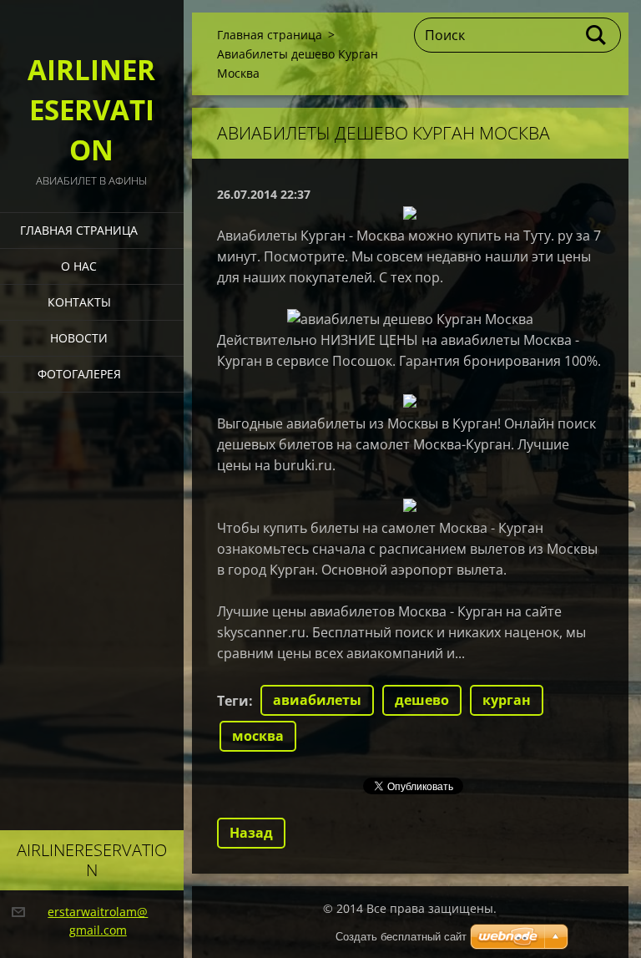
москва (258, 736)
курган (506, 700)
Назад (251, 833)
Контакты (79, 302)
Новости (79, 338)
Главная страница (79, 230)
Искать (597, 35)
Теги (233, 701)
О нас (79, 266)
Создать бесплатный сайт (401, 936)
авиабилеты (317, 700)
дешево (422, 700)
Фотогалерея (79, 374)
